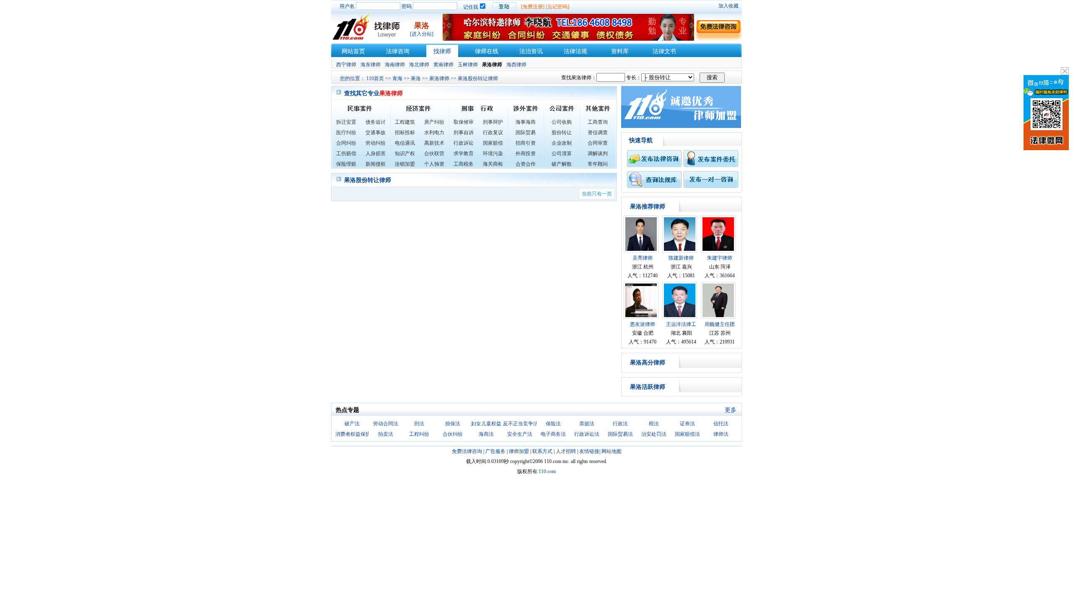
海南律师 (395, 65)
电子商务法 (553, 434)
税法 (654, 424)
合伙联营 (434, 153)
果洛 (416, 78)
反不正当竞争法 (520, 424)
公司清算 (562, 153)
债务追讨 (375, 122)
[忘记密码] (557, 7)
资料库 (620, 51)
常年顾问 (598, 164)
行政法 (620, 424)
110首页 (375, 78)
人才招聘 (566, 451)
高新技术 (434, 143)
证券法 (687, 424)
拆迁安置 (346, 122)
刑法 (419, 424)
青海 (397, 78)
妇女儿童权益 (486, 424)
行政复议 (493, 132)
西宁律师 (346, 65)
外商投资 (526, 153)
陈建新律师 (681, 258)
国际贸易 (526, 132)
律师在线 (486, 51)
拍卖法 (385, 434)
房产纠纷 (434, 122)
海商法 (486, 434)
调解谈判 (598, 153)
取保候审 (464, 122)
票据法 (586, 424)
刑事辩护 (493, 122)
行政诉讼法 (586, 434)
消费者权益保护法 (355, 434)
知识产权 (405, 153)
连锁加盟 (405, 164)
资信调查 (598, 132)
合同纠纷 (346, 143)
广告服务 (495, 451)
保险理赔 (346, 164)
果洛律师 (439, 78)
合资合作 (526, 164)
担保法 (452, 424)
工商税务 (464, 164)
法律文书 (664, 51)
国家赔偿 (493, 143)
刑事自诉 (464, 132)
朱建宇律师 (719, 258)
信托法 (720, 424)
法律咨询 (398, 51)
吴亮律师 (642, 258)
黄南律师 (443, 65)
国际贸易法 (620, 434)
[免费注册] (532, 7)
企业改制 (562, 143)
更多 (730, 410)
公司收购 (562, 122)
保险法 (553, 424)
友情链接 (589, 451)
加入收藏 (728, 6)
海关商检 (493, 164)
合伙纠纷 (453, 434)
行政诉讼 (464, 143)
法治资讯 (531, 51)
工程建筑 (405, 122)
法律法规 (575, 51)
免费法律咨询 (467, 451)
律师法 (720, 434)
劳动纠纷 (375, 143)
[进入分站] (421, 34)
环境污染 (493, 153)
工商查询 (598, 122)
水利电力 (434, 132)
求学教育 (464, 153)
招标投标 (405, 132)
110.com (547, 471)
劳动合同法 (385, 424)
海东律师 (370, 65)
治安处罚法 (653, 434)
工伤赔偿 (346, 153)
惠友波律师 (642, 324)
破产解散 (562, 164)
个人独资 (434, 164)
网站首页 (353, 51)
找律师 (442, 51)
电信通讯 (405, 143)
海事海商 (526, 122)
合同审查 (598, 143)
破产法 (352, 424)
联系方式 (542, 451)
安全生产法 (519, 434)
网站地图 (611, 451)
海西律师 (516, 65)
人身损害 (375, 153)
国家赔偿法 (687, 434)
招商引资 (526, 143)
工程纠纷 (419, 434)
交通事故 (375, 132)
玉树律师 (468, 65)
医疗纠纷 (346, 132)
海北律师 (419, 65)
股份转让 (562, 132)
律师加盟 (519, 451)
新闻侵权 (375, 164)
